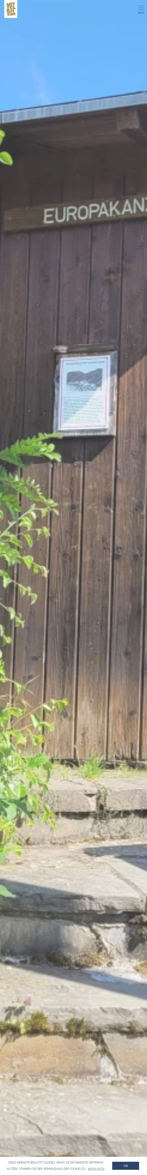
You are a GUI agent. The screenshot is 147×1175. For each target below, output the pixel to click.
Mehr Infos (96, 1169)
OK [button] (126, 1166)
